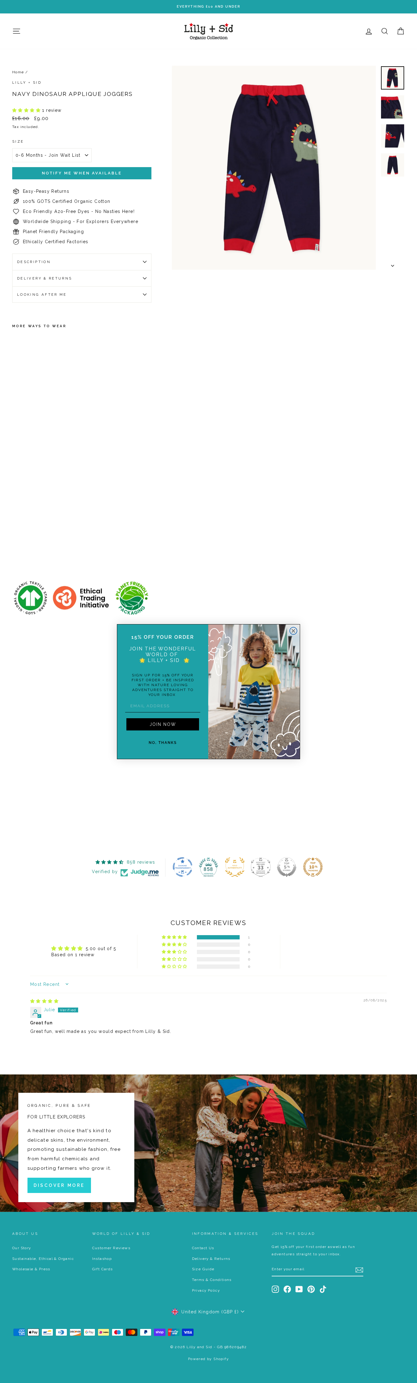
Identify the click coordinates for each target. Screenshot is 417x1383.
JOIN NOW (163, 724)
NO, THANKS (163, 743)
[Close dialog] (293, 631)
